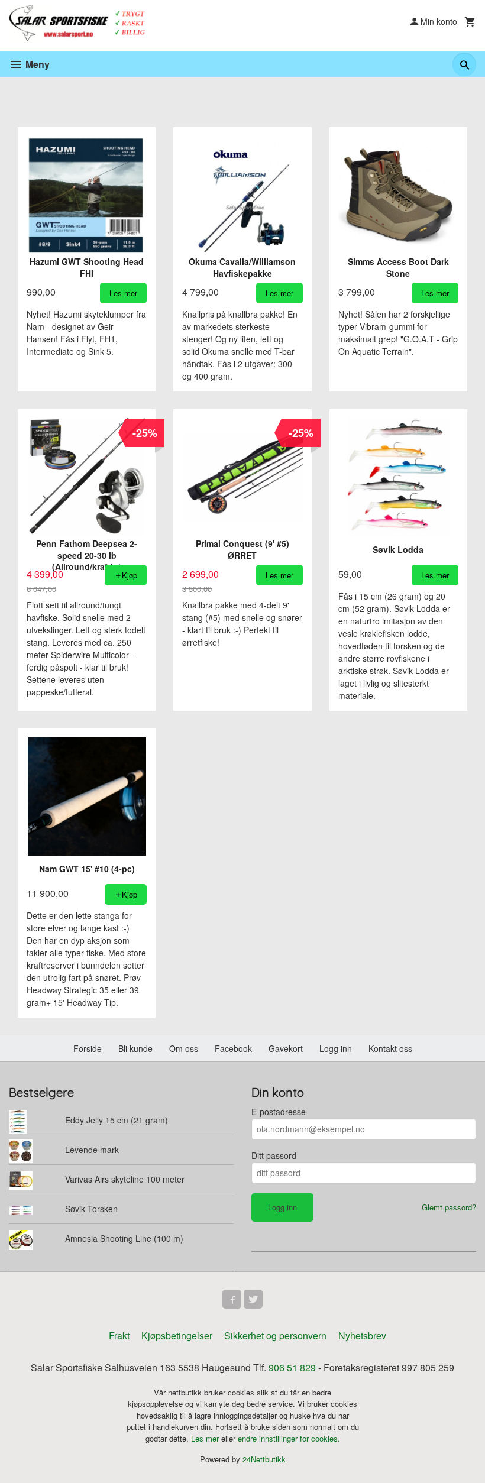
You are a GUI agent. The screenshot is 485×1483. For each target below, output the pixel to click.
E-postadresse (278, 1112)
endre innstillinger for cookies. (289, 1438)
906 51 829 (292, 1367)
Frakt (119, 1335)
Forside (87, 1048)
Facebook (233, 1048)
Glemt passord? (449, 1207)
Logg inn (335, 1048)
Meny (36, 64)
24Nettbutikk (264, 1459)
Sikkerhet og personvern (275, 1335)
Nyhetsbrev (362, 1335)
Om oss (183, 1048)
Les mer (206, 1438)
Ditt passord (273, 1155)
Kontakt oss (390, 1048)
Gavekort (286, 1048)
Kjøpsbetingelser (176, 1335)
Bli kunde (135, 1048)
